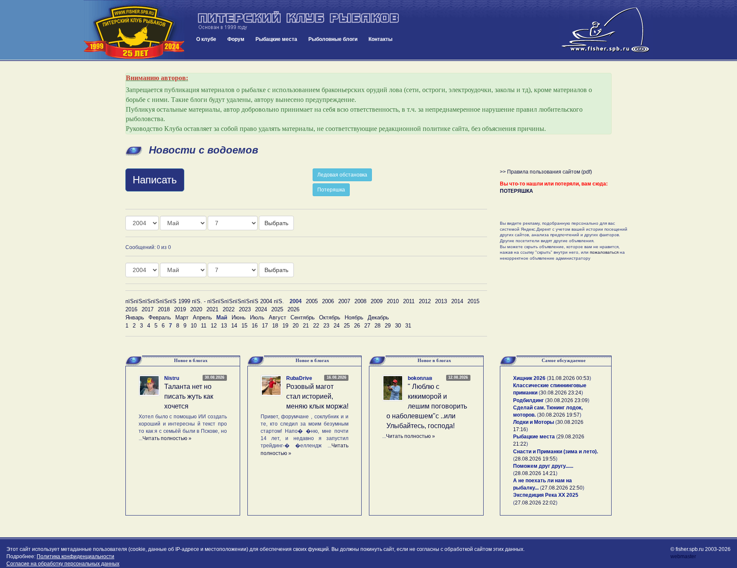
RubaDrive (299, 378)
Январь (134, 317)
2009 (377, 301)
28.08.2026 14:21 (535, 473)
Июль (257, 317)
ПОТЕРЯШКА (516, 191)
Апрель (202, 317)
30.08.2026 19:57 (559, 415)
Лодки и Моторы (533, 422)
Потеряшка (331, 190)
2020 (196, 309)
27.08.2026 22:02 (535, 503)
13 (224, 325)
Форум (235, 39)
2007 (344, 301)
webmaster (683, 556)
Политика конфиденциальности (75, 556)
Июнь (239, 317)
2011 (409, 301)
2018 (164, 309)
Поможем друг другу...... (543, 466)
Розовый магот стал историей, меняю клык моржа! (317, 396)
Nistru (171, 378)
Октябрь (329, 317)
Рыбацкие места (276, 39)
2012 (425, 301)
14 (234, 325)
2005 (312, 301)
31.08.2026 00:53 (568, 378)
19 (285, 325)
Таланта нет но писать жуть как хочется (188, 396)
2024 (261, 309)
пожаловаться (604, 252)
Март (182, 317)
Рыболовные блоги (332, 39)
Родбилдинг (528, 400)
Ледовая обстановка (342, 175)
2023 (245, 309)
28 (377, 325)
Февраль (159, 317)
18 (275, 325)
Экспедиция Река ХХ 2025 (545, 495)
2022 (229, 309)
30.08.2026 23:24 (560, 393)
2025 (277, 309)
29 (388, 325)
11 (203, 325)
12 (214, 325)
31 (408, 325)
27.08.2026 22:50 (562, 488)
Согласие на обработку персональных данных (62, 564)
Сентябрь (302, 317)
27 (367, 325)
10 (194, 325)
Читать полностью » (167, 438)
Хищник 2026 (529, 378)
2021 (212, 309)
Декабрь (378, 317)
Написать (155, 179)
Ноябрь (354, 317)
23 (326, 325)
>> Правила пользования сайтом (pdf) (546, 172)
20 (296, 325)
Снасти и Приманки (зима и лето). (555, 452)
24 (336, 325)
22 (316, 325)
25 (347, 325)
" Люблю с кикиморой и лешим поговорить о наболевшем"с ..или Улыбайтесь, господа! (426, 406)
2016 (131, 309)
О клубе (206, 39)
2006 (328, 301)
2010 (393, 301)
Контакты (380, 39)
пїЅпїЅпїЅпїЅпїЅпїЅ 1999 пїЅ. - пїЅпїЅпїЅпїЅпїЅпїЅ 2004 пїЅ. (204, 301)
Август (277, 317)
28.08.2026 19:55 (535, 459)
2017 (148, 309)
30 (398, 325)
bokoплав (420, 378)
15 (244, 325)
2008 (360, 301)
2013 (441, 301)
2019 (180, 309)
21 (306, 325)
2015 (473, 301)
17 (265, 325)
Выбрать (276, 223)
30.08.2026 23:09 (567, 400)
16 (255, 325)
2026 (293, 309)
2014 (457, 301)
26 (357, 325)
